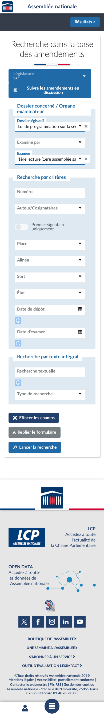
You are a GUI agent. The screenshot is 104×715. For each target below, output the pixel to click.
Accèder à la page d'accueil (7, 7)
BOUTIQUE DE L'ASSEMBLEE (51, 639)
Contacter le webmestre (28, 684)
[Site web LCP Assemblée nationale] (52, 537)
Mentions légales (21, 679)
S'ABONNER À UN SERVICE (50, 657)
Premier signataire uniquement (48, 227)
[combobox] (50, 76)
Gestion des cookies (79, 684)
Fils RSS (55, 684)
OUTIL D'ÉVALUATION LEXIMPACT (50, 666)
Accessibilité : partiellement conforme (65, 679)
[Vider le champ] (86, 126)
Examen (23, 154)
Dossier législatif (30, 121)
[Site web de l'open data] (52, 575)
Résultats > (85, 22)
